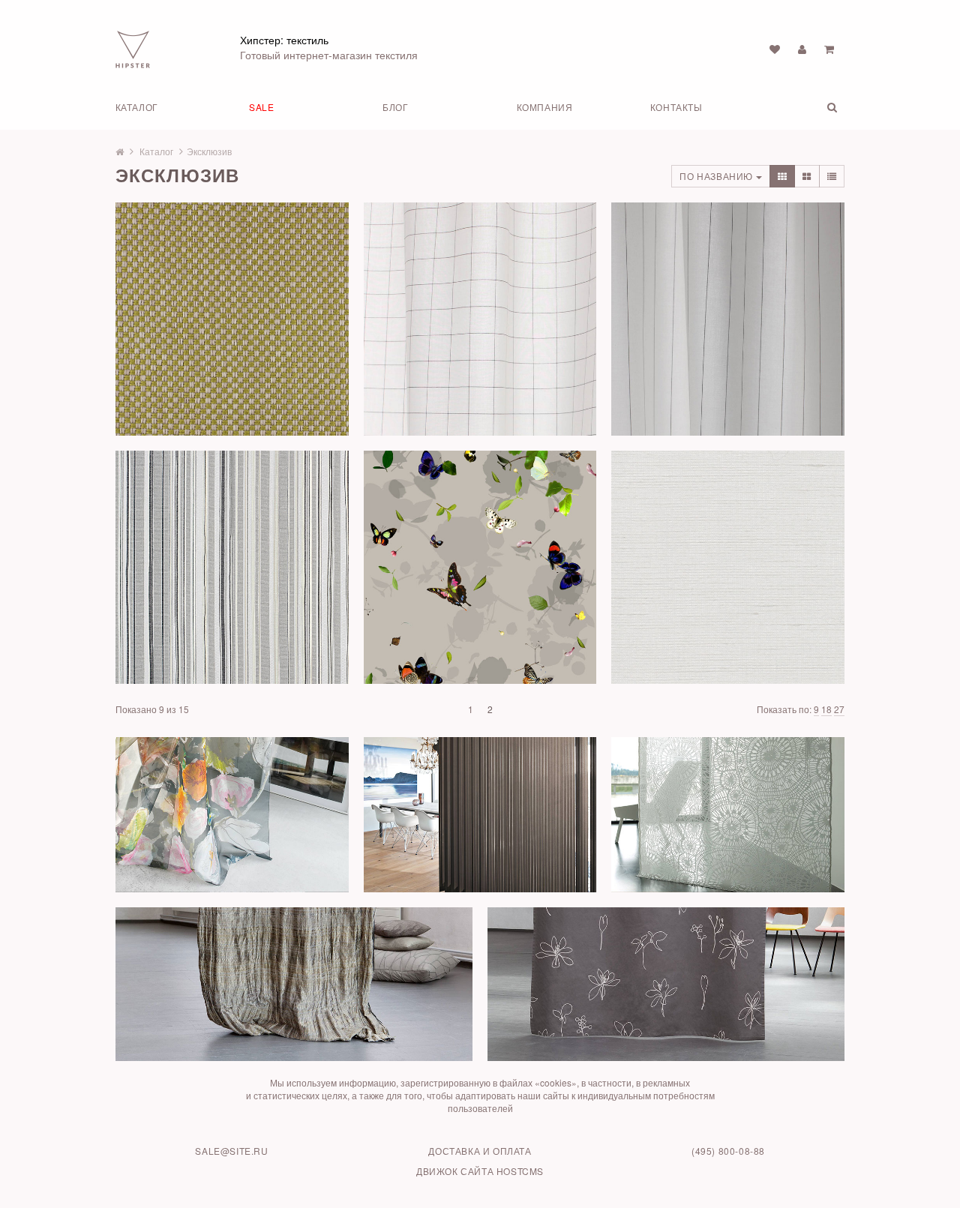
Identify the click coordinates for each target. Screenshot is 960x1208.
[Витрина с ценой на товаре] (783, 176)
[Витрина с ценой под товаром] (807, 176)
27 (839, 709)
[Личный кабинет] (802, 48)
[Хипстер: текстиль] (133, 47)
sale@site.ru (231, 1150)
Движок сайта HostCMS (480, 1171)
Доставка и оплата (479, 1150)
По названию (717, 175)
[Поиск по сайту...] (814, 107)
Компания (545, 106)
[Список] (832, 176)
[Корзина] (829, 48)
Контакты (676, 106)
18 (826, 709)
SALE (261, 106)
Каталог (137, 106)
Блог (395, 106)
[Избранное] (774, 48)
